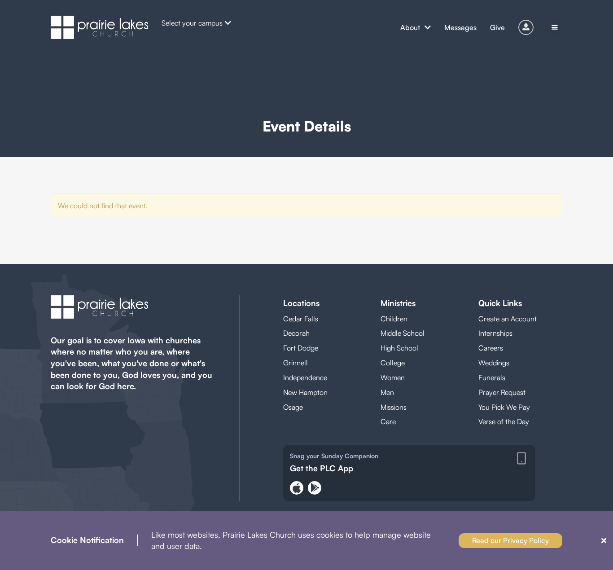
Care (388, 421)
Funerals (491, 377)
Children (394, 318)
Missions (394, 407)
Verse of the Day (503, 421)
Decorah (296, 333)
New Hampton (305, 392)
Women (393, 377)
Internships (495, 333)
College (393, 362)
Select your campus (192, 22)
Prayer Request (501, 392)
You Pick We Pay (504, 407)
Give (497, 27)
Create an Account (507, 318)
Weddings (493, 362)
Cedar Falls (300, 318)
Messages (460, 27)
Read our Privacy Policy (510, 540)
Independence (305, 377)
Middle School (403, 333)
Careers (490, 347)
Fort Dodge (300, 347)
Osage (293, 407)
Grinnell (295, 362)
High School (399, 347)
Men (387, 392)
